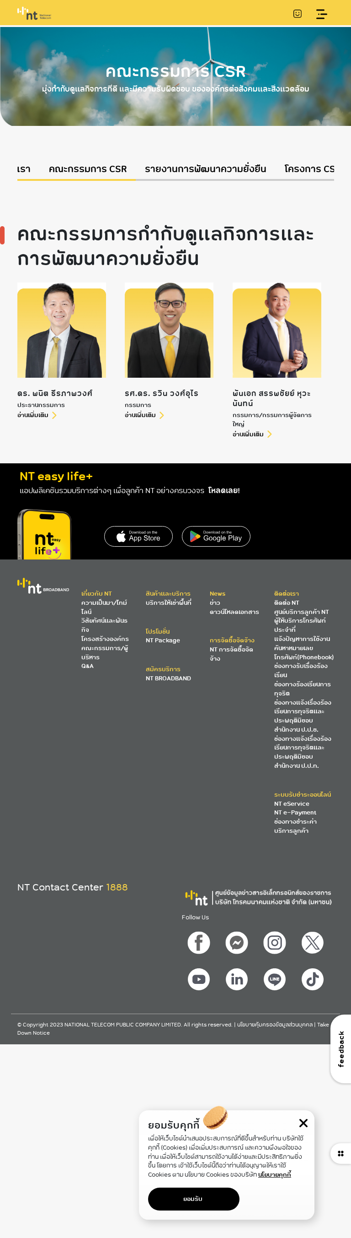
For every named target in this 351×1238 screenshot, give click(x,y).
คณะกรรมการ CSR (88, 169)
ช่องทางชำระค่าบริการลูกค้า (295, 826)
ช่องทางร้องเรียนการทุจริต (302, 688)
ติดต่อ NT (286, 603)
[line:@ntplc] (275, 977)
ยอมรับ (192, 1199)
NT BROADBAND (168, 678)
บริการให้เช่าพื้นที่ (168, 603)
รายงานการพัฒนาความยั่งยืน (205, 169)
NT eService (291, 804)
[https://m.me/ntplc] (237, 940)
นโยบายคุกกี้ (274, 1174)
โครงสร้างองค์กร (105, 639)
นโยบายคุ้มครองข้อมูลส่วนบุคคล (275, 1025)
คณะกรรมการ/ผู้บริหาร (104, 652)
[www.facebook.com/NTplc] (200, 940)
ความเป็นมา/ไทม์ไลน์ (104, 607)
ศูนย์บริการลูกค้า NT (301, 612)
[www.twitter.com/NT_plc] (313, 940)
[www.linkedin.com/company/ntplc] (237, 977)
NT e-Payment (295, 812)
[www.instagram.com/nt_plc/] (275, 940)
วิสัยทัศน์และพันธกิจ (104, 625)
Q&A (87, 666)
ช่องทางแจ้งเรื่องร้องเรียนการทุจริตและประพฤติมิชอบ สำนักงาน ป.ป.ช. (302, 716)
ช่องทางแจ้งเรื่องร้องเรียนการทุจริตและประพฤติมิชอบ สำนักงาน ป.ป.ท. (302, 752)
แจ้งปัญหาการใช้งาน (302, 639)
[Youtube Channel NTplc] (200, 977)
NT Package (163, 640)
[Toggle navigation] (322, 14)
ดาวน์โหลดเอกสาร (234, 612)
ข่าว (215, 603)
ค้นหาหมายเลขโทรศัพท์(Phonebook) (304, 652)
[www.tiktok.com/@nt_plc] (313, 977)
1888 (117, 887)
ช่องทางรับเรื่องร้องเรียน (301, 670)
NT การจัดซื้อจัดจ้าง (231, 654)
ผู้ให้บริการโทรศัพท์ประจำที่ (300, 625)
